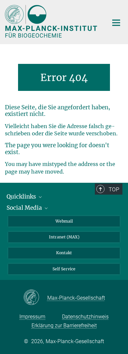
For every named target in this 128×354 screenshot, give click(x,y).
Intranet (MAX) (64, 236)
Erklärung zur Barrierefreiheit (64, 325)
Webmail (64, 221)
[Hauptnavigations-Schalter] (116, 22)
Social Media (25, 207)
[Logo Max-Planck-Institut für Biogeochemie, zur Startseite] (51, 21)
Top (114, 189)
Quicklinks (22, 196)
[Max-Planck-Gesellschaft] (35, 298)
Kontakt (64, 252)
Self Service (64, 268)
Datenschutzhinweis (85, 316)
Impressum (32, 316)
